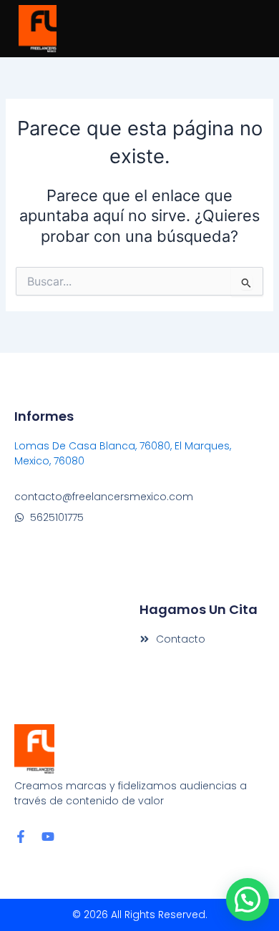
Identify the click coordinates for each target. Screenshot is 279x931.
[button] (247, 899)
